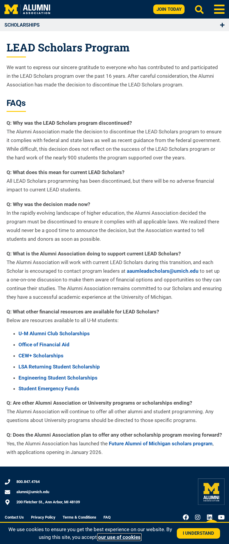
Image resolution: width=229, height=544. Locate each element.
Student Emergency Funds (48, 388)
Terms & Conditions (79, 517)
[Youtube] (222, 517)
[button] (219, 9)
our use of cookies (119, 537)
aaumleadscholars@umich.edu (163, 271)
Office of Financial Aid (43, 345)
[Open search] (199, 9)
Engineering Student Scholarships (58, 378)
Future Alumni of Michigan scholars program (161, 444)
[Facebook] (186, 517)
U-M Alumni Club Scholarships (54, 333)
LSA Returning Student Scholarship (59, 367)
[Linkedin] (210, 517)
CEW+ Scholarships (41, 356)
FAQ (107, 517)
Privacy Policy (43, 517)
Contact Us (14, 517)
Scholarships (22, 25)
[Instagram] (198, 517)
